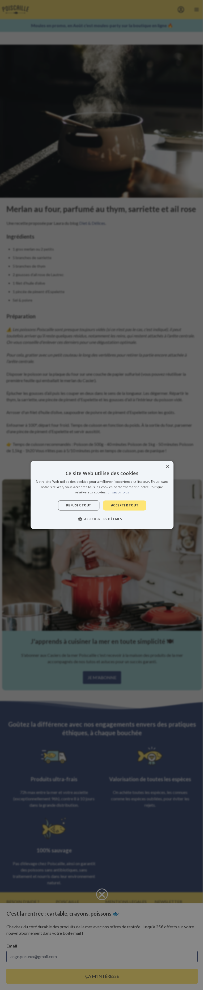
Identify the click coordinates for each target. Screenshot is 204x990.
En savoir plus (118, 492)
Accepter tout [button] (124, 505)
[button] (102, 519)
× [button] (167, 467)
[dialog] (102, 495)
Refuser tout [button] (78, 505)
